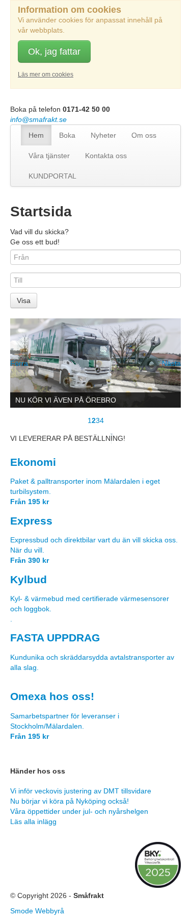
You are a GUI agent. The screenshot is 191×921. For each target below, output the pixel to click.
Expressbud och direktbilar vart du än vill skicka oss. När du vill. (94, 540)
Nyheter (103, 135)
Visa (24, 300)
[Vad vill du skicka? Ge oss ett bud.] (95, 363)
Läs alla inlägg (33, 821)
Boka (67, 135)
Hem (36, 135)
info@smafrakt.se (38, 119)
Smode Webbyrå (37, 911)
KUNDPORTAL (52, 176)
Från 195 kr (29, 501)
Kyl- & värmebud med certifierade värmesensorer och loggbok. (89, 599)
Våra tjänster (49, 156)
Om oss (143, 135)
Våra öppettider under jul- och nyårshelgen (79, 811)
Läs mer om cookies (45, 74)
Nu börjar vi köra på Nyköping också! (69, 801)
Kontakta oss (106, 156)
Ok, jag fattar (54, 51)
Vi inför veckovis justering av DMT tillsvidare (80, 791)
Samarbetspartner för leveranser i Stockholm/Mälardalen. (64, 715)
